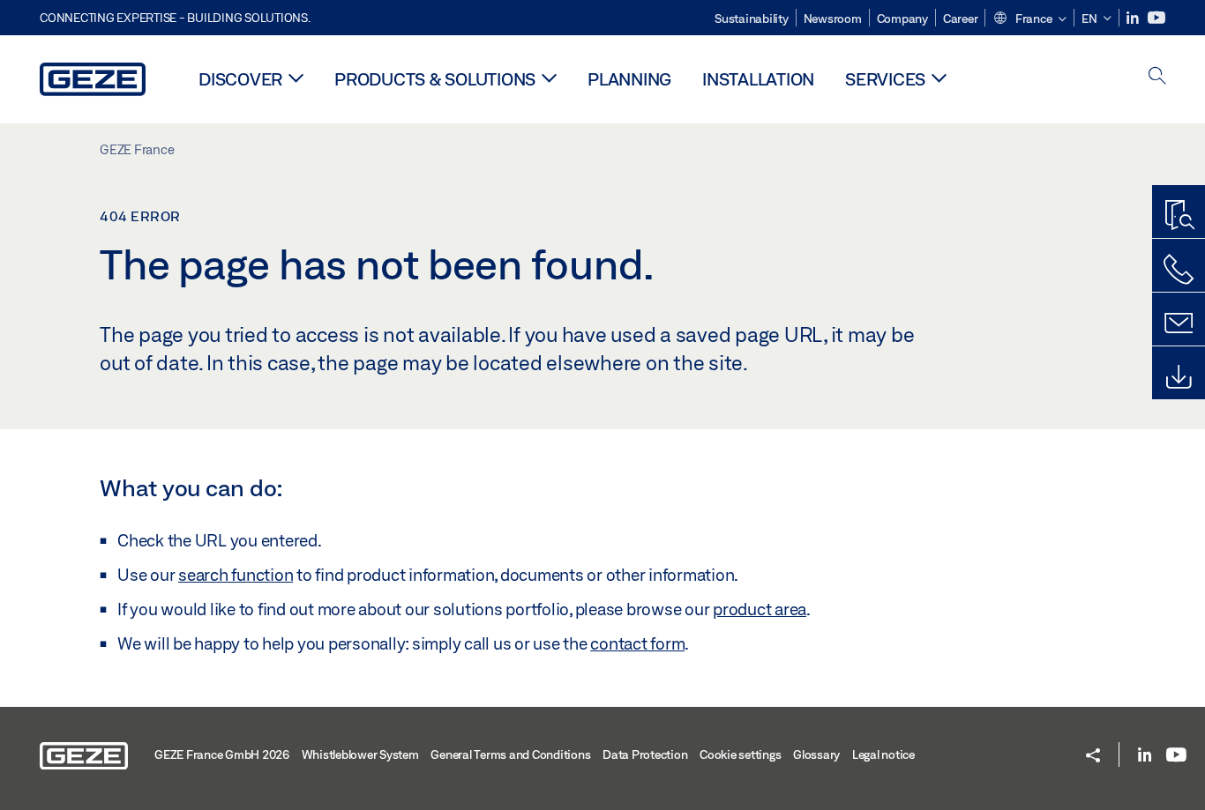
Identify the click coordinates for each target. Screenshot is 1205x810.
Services (885, 79)
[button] (1029, 19)
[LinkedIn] (1133, 18)
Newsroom (833, 18)
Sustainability (752, 18)
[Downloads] (1178, 377)
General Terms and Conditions (510, 754)
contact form (637, 643)
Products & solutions (434, 79)
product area (759, 609)
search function (235, 574)
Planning (629, 79)
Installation (758, 79)
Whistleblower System (360, 754)
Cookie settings (740, 754)
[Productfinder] (1178, 216)
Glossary (816, 754)
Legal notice (883, 754)
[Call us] (1178, 270)
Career (960, 18)
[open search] (1157, 77)
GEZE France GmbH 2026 (221, 754)
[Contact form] (1178, 323)
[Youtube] (1156, 18)
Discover (240, 79)
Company (902, 18)
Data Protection (644, 754)
